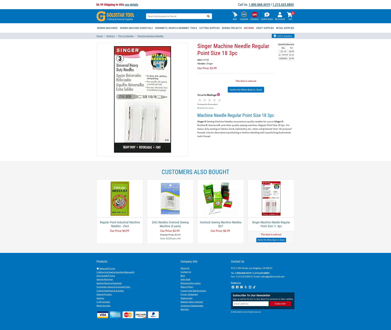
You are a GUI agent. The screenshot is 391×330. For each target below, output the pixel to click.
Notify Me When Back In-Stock (246, 89)
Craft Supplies (103, 301)
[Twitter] (233, 286)
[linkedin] (246, 286)
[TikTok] (254, 286)
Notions (100, 298)
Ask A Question (284, 36)
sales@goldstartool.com (273, 276)
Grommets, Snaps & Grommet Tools (113, 286)
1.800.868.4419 (259, 5)
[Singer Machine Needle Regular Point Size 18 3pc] (142, 99)
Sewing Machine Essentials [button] (136, 28)
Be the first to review (205, 108)
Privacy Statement (189, 294)
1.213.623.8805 (283, 5)
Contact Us (186, 271)
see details (131, 4)
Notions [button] (249, 28)
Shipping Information (191, 283)
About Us (185, 268)
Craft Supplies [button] (265, 28)
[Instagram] (241, 286)
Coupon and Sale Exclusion (193, 290)
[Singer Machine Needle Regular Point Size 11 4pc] (271, 198)
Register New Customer (192, 301)
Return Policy (187, 286)
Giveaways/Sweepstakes (192, 305)
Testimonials (186, 298)
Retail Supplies (103, 305)
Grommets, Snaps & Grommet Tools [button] (176, 28)
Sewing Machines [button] (107, 28)
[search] (208, 16)
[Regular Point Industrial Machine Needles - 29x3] (120, 198)
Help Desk (185, 279)
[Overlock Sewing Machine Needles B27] (220, 198)
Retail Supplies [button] (285, 28)
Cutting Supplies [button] (209, 28)
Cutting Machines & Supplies (110, 290)
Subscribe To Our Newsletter (251, 295)
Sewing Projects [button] (232, 28)
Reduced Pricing (107, 268)
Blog (183, 275)
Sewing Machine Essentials (109, 283)
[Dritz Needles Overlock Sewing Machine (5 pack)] (170, 198)
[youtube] (250, 286)
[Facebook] (237, 286)
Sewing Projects (104, 294)
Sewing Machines (105, 279)
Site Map (185, 309)
